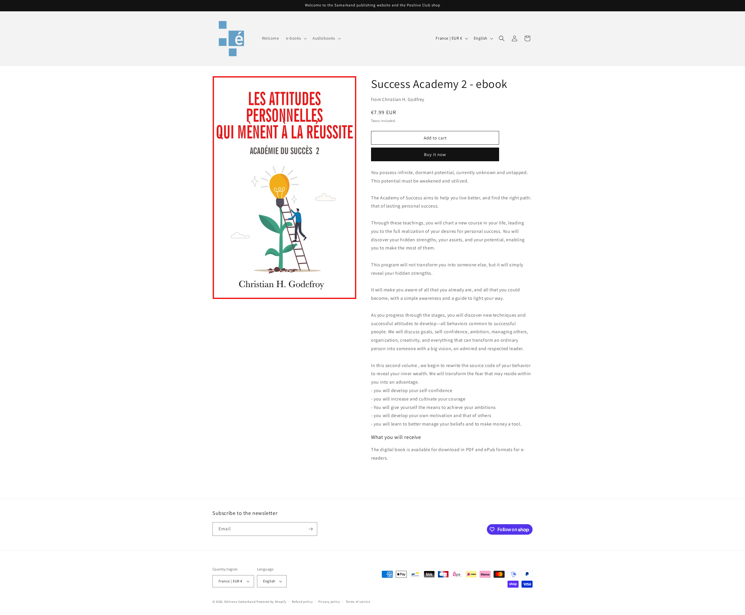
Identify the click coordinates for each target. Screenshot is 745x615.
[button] (296, 38)
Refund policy (302, 602)
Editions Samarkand (240, 602)
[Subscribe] (310, 529)
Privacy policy (329, 602)
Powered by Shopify (271, 602)
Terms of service (358, 602)
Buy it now (435, 154)
